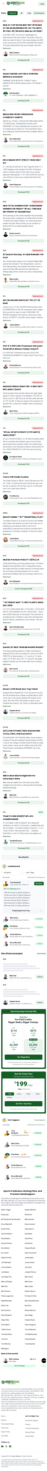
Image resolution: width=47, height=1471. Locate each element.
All (22, 13)
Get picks (38, 883)
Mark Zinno (29, 1281)
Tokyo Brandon (30, 1339)
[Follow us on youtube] (2, 1446)
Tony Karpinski (30, 1344)
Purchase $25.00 (23, 718)
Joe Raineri (5, 1272)
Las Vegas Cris (6, 1277)
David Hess (29, 1238)
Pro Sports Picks (31, 1296)
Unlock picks (41, 953)
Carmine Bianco (6, 1234)
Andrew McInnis (30, 1210)
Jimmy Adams (6, 1267)
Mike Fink (4, 1286)
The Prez (4, 1339)
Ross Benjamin (6, 1315)
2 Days (19, 1094)
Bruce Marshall (6, 1224)
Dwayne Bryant (30, 1248)
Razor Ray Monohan (32, 1301)
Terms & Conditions (32, 1428)
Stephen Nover (30, 1320)
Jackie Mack (29, 1258)
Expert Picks (5, 1432)
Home (3, 1416)
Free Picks (4, 1428)
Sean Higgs (29, 1315)
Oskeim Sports (30, 1291)
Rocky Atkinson (30, 1310)
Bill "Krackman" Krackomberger (11, 1219)
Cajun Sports (29, 1229)
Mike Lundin (29, 1286)
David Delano (5, 1238)
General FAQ (29, 1436)
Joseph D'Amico (30, 1272)
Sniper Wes (5, 1320)
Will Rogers (5, 1349)
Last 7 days (30, 872)
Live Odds (4, 1436)
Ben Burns (28, 1214)
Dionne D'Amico (6, 1243)
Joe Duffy (28, 1267)
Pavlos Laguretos (7, 1296)
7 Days (37, 1094)
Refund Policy (30, 1432)
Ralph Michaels (6, 1301)
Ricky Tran (5, 1305)
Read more (7, 48)
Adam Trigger (6, 1210)
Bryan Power (5, 1229)
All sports (7, 872)
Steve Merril (5, 1325)
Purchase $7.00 (23, 60)
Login (42, 4)
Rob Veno (28, 1305)
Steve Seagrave (30, 1325)
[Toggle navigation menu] (3, 3)
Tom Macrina (5, 1344)
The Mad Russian (31, 1334)
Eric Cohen (5, 1253)
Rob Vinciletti (5, 1310)
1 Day (9, 1094)
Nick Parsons (5, 1291)
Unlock (39, 977)
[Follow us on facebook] (10, 1446)
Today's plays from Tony (21, 911)
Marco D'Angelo (6, 1281)
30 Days (9, 1097)
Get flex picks (39, 13)
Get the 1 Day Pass (23, 1104)
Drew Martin (5, 1248)
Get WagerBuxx (23, 1057)
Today (29, 13)
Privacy (27, 1424)
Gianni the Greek (30, 1253)
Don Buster (29, 1243)
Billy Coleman (29, 1219)
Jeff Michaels (6, 1262)
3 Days (28, 1094)
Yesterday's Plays (7, 1424)
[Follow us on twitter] (6, 1446)
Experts (4, 1420)
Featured (12, 13)
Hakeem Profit (6, 1258)
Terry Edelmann (30, 1329)
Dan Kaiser (28, 1234)
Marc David (29, 1277)
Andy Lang (4, 1214)
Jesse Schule (29, 1262)
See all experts (40, 1120)
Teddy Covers (6, 1329)
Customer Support (31, 1420)
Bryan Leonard (30, 1224)
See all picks (23, 857)
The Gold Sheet (6, 1334)
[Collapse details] (41, 910)
